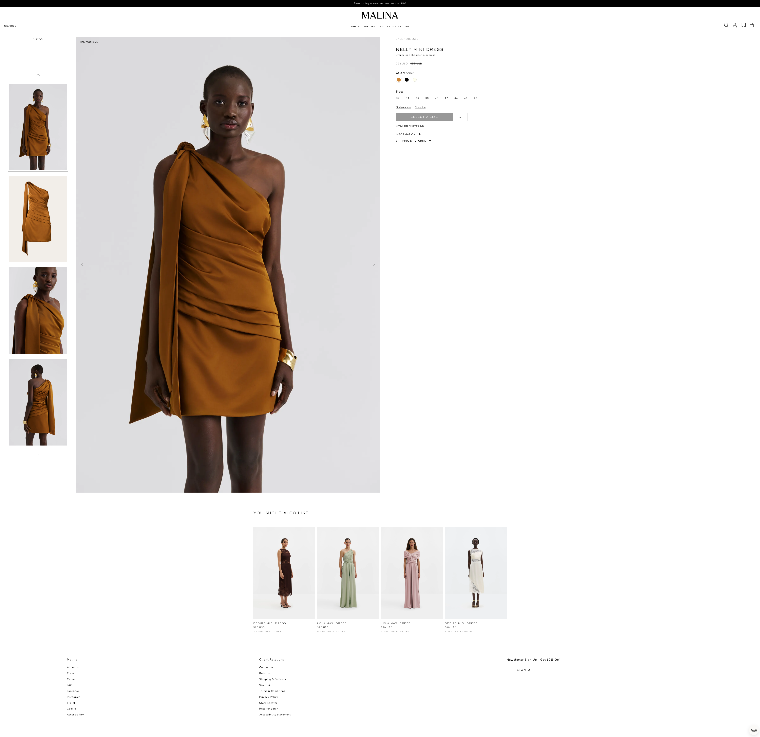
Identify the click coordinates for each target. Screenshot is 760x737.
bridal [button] (370, 26)
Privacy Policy (268, 697)
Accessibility (75, 714)
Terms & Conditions (272, 691)
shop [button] (355, 26)
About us (73, 667)
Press (70, 673)
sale (399, 39)
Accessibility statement (275, 714)
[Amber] (399, 80)
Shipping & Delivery (272, 679)
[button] (754, 730)
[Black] (407, 80)
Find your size (403, 107)
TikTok (71, 703)
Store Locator (268, 703)
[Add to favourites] (460, 117)
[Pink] (345, 633)
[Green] (319, 633)
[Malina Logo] (380, 15)
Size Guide (266, 685)
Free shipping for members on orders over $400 (380, 3)
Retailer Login (268, 709)
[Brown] (255, 633)
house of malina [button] (394, 26)
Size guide (420, 107)
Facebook (73, 691)
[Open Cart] (752, 25)
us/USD (10, 26)
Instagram (73, 697)
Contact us (266, 667)
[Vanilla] (415, 80)
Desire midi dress (269, 623)
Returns (264, 673)
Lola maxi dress (332, 623)
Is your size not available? (410, 125)
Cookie (71, 709)
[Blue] (332, 633)
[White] (268, 633)
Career (71, 679)
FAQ (69, 685)
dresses (412, 39)
